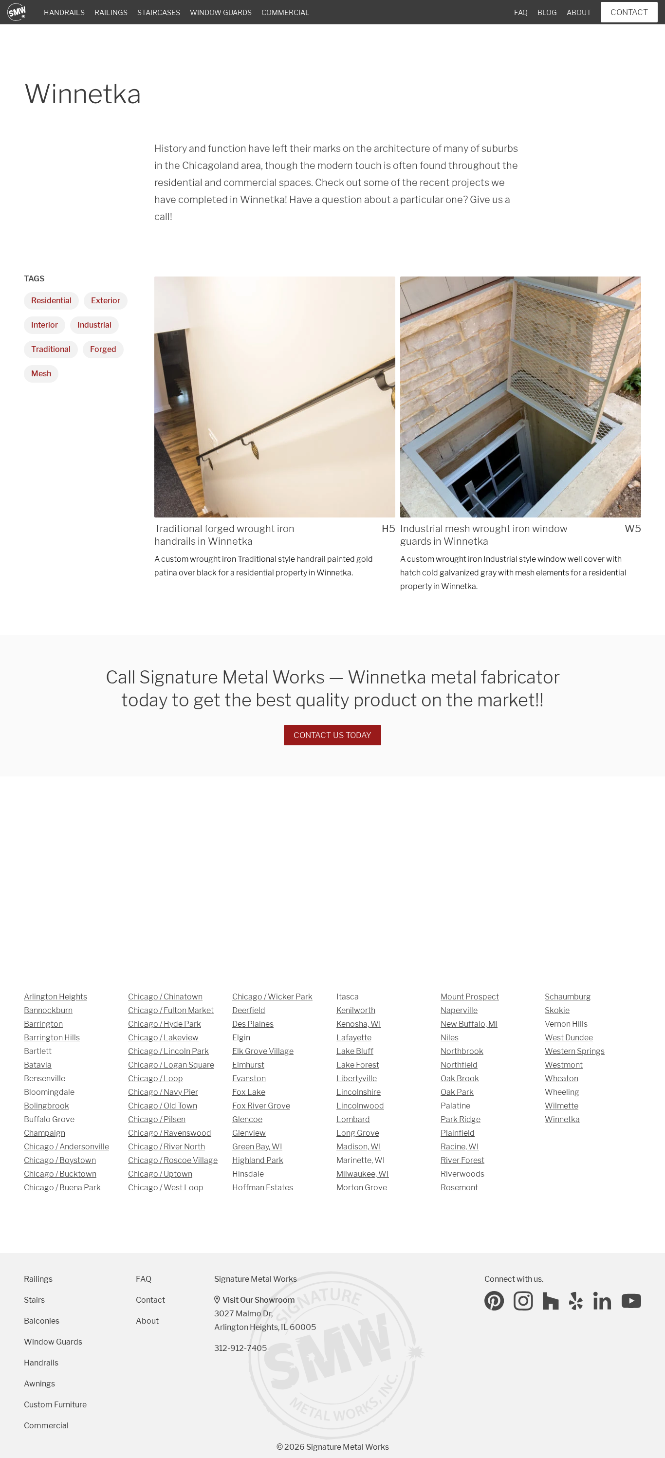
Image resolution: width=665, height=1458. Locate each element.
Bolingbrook (46, 1105)
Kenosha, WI (358, 1024)
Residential (51, 300)
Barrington (43, 1024)
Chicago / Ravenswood (169, 1133)
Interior (44, 325)
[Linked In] (602, 1300)
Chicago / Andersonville (66, 1146)
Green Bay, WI (257, 1146)
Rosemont (459, 1187)
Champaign (44, 1133)
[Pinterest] (494, 1300)
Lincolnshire (358, 1092)
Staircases (158, 12)
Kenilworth (355, 1010)
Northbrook (462, 1051)
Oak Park (457, 1092)
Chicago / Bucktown (60, 1174)
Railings (111, 12)
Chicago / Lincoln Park (168, 1051)
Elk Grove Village (263, 1051)
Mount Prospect (470, 996)
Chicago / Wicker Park (272, 996)
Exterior (105, 300)
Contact (629, 12)
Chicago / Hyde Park (164, 1024)
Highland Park (257, 1160)
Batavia (38, 1065)
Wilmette (561, 1105)
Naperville (459, 1010)
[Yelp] (576, 1300)
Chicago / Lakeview (163, 1037)
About (579, 12)
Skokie (557, 1010)
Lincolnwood (360, 1105)
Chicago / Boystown (60, 1160)
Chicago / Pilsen (156, 1119)
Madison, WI (358, 1146)
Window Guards (221, 12)
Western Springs (575, 1051)
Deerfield (248, 1010)
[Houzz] (551, 1300)
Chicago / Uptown (160, 1174)
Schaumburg (568, 996)
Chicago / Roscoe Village (173, 1160)
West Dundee (569, 1037)
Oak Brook (460, 1078)
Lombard (353, 1119)
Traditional (51, 349)
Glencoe (247, 1119)
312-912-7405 (240, 1348)
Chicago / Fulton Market (171, 1010)
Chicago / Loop (155, 1078)
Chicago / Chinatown (165, 996)
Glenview (249, 1133)
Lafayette (353, 1037)
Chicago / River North (166, 1146)
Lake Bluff (354, 1051)
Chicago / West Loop (165, 1187)
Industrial (94, 325)
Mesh (41, 373)
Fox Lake (248, 1092)
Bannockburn (48, 1010)
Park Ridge (460, 1119)
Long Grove (357, 1133)
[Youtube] (631, 1300)
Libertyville (356, 1078)
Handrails (64, 12)
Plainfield (458, 1133)
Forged (103, 349)
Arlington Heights (55, 996)
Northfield (459, 1065)
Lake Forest (357, 1065)
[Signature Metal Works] (17, 12)
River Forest (462, 1160)
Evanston (249, 1078)
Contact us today (332, 735)
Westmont (564, 1065)
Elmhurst (248, 1065)
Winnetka (562, 1119)
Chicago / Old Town (162, 1105)
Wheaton (561, 1078)
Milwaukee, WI (362, 1174)
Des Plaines (253, 1024)
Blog (547, 12)
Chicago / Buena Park (62, 1187)
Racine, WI (460, 1146)
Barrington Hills (52, 1037)
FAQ (521, 12)
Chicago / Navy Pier (163, 1092)
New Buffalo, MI (469, 1024)
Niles (450, 1037)
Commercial (285, 12)
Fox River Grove (261, 1105)
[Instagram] (523, 1300)
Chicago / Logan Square (171, 1065)
